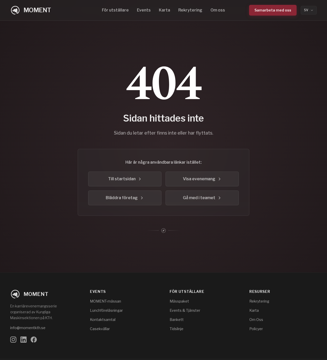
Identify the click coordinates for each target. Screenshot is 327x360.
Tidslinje (176, 329)
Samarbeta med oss (272, 10)
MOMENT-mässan (105, 301)
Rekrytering (190, 10)
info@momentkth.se (27, 328)
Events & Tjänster (185, 310)
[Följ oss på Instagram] (13, 340)
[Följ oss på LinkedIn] (23, 340)
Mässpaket (179, 301)
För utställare (115, 10)
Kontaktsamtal (102, 319)
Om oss (218, 10)
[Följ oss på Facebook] (34, 340)
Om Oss (256, 319)
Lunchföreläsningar (106, 310)
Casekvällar (100, 329)
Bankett (177, 319)
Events (144, 10)
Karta (164, 10)
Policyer (256, 329)
